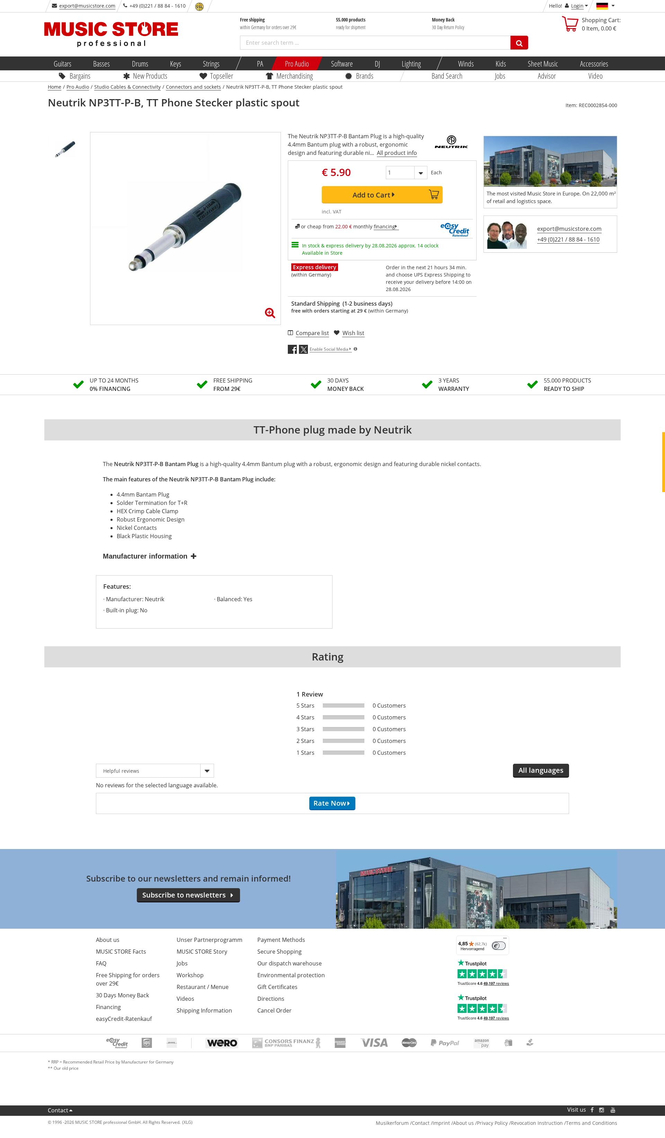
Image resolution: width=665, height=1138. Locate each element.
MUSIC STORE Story (202, 951)
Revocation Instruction (537, 1123)
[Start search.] (519, 43)
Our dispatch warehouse (289, 963)
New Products (150, 75)
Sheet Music (543, 63)
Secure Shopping (279, 951)
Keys (175, 63)
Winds (465, 63)
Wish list (353, 333)
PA (260, 63)
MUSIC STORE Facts (121, 951)
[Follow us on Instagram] (602, 1110)
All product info (397, 153)
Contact (58, 1110)
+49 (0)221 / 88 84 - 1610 (568, 239)
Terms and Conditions (591, 1123)
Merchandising (294, 75)
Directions (270, 999)
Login (577, 5)
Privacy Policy (492, 1123)
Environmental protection (291, 975)
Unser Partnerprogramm (209, 940)
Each (436, 172)
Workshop (190, 975)
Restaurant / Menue (203, 987)
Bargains (80, 75)
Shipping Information (204, 1010)
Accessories (594, 63)
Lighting (411, 63)
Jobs (500, 75)
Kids (501, 63)
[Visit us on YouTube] (613, 1110)
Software (342, 63)
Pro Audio (297, 63)
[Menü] (505, 940)
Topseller (221, 75)
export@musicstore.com (87, 5)
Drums (140, 63)
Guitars (62, 63)
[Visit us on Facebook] (592, 1110)
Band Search (447, 75)
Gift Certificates (277, 987)
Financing (108, 1007)
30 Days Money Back (122, 995)
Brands (364, 75)
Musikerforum (392, 1123)
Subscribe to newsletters (184, 895)
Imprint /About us (453, 1123)
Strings (211, 63)
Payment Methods (281, 940)
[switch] (499, 946)
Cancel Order (274, 1010)
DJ (377, 63)
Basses (101, 63)
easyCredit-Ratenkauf (124, 1019)
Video (595, 75)
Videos (185, 999)
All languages (541, 770)
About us (107, 940)
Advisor (547, 75)
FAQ (101, 963)
